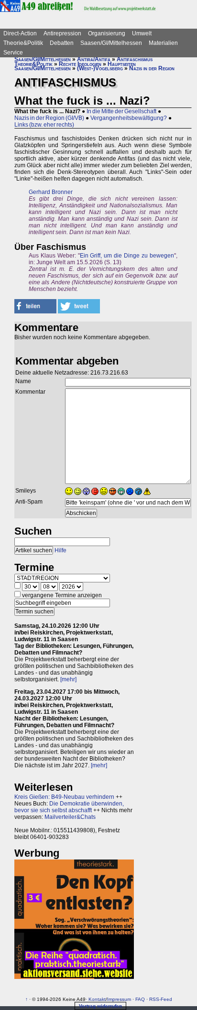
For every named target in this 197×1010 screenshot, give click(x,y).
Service (13, 52)
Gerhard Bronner (51, 192)
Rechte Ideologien (80, 64)
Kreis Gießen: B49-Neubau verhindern (64, 797)
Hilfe (60, 550)
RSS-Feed (160, 999)
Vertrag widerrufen (100, 1006)
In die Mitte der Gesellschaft (121, 111)
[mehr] (68, 679)
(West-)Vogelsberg (100, 68)
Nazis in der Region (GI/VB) (49, 118)
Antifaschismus (135, 59)
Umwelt (142, 33)
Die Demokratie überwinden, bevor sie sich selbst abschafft (69, 807)
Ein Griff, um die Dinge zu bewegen (127, 255)
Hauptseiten (122, 64)
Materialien (163, 43)
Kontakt (97, 999)
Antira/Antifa (93, 59)
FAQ (140, 999)
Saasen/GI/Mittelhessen (111, 43)
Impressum (119, 999)
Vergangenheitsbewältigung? (128, 118)
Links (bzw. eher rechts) (44, 124)
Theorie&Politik (23, 43)
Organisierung (106, 33)
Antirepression (62, 33)
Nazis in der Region (152, 68)
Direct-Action (20, 33)
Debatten (62, 43)
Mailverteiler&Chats (70, 817)
